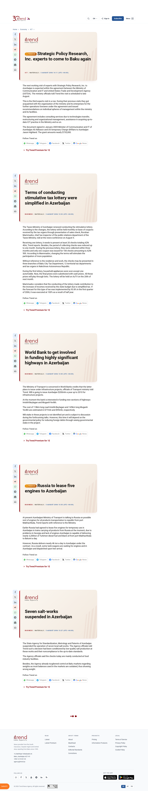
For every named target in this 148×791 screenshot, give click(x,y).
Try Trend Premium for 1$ (38, 150)
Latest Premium (50, 743)
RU (132, 786)
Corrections (72, 753)
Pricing (94, 739)
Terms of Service (121, 739)
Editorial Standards (75, 750)
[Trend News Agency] (20, 738)
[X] (26, 777)
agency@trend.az (19, 762)
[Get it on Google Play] (126, 777)
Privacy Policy (120, 743)
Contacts (71, 746)
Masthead (72, 743)
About (70, 739)
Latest (47, 739)
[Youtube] (31, 777)
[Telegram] (36, 777)
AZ (128, 786)
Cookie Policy (120, 750)
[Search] (88, 18)
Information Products (99, 743)
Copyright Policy (121, 746)
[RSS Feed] (46, 777)
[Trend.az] (21, 18)
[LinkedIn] (41, 777)
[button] (15, 34)
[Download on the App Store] (110, 777)
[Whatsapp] (16, 777)
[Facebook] (21, 777)
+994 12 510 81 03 (20, 759)
